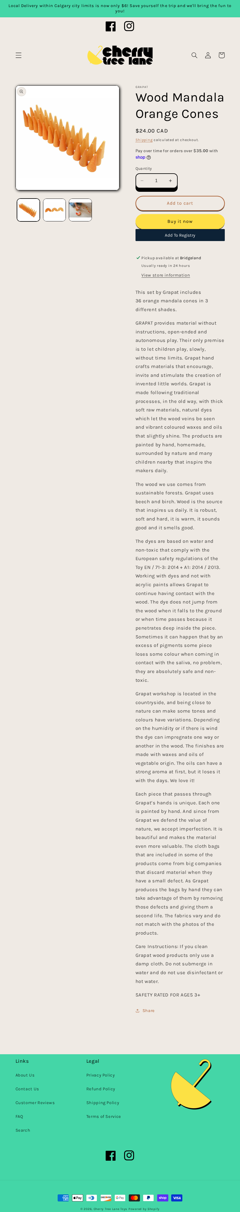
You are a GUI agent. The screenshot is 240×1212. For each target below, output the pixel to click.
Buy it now (180, 221)
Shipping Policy (102, 1102)
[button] (18, 55)
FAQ (19, 1116)
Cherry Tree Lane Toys (110, 1209)
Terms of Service (103, 1116)
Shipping (144, 140)
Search (23, 1130)
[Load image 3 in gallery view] (80, 210)
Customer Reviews (35, 1102)
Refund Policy (100, 1088)
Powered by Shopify (144, 1209)
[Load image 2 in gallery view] (54, 210)
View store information (165, 275)
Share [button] (149, 1010)
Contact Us (27, 1088)
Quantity (144, 168)
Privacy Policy (100, 1075)
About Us (25, 1075)
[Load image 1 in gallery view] (28, 210)
